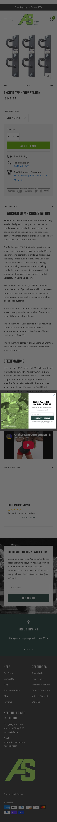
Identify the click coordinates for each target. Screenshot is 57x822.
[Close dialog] (54, 395)
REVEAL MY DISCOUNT (42, 418)
